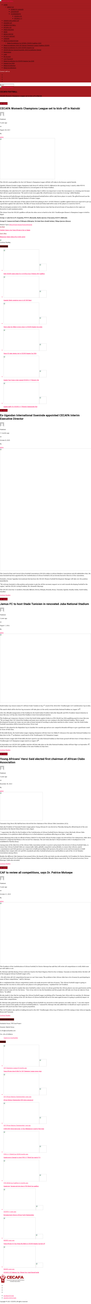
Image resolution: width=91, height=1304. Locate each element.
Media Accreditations (10, 68)
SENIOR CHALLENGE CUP (11, 21)
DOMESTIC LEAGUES (17, 9)
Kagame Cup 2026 (9, 63)
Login (5, 54)
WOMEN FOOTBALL (10, 25)
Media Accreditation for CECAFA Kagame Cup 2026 (19, 61)
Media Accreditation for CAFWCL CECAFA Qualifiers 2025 (24, 43)
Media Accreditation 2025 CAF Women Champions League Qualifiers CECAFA (26, 45)
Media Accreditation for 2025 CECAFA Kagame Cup (19, 48)
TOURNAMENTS (16, 14)
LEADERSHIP (15, 12)
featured (25, 225)
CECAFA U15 (18, 16)
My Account (7, 57)
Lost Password (8, 59)
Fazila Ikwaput (18, 225)
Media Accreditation (9, 65)
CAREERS (6, 39)
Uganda (30, 225)
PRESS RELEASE (9, 30)
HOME (5, 5)
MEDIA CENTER (8, 34)
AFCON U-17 (18, 18)
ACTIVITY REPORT (9, 36)
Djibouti (11, 225)
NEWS (5, 32)
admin (2, 137)
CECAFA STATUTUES (10, 1298)
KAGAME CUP (8, 23)
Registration (7, 52)
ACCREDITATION (9, 1296)
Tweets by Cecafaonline (11, 1038)
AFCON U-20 (7, 27)
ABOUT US (10, 7)
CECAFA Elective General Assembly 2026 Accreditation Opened (22, 50)
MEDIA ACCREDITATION (11, 41)
